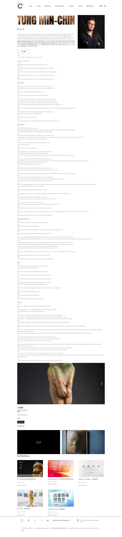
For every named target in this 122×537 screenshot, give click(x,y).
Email (36, 528)
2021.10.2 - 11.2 (83, 482)
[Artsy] (22, 520)
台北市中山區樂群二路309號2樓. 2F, (60, 528)
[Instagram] (35, 520)
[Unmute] (22, 452)
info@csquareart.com (43, 528)
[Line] (28, 520)
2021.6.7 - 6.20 (21, 512)
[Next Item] (102, 383)
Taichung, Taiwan (21, 485)
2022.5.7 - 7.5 (20, 482)
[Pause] (19, 452)
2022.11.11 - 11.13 (52, 512)
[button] (61, 520)
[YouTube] (48, 520)
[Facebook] (41, 520)
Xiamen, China (21, 515)
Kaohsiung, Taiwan (53, 515)
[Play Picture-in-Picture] (54, 452)
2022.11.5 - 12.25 (52, 482)
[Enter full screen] (58, 452)
